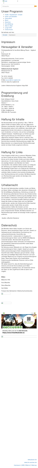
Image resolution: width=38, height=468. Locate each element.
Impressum (17, 465)
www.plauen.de (32, 459)
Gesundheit (8, 18)
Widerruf (27, 465)
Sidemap (34, 465)
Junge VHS (8, 28)
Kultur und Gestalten (11, 16)
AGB (23, 465)
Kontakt (5, 35)
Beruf (6, 20)
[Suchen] (35, 6)
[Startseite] (10, 1)
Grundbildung (9, 24)
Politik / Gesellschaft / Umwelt (13, 15)
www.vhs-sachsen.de (30, 462)
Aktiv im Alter (9, 26)
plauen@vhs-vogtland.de (13, 80)
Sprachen (8, 22)
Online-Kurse (9, 29)
